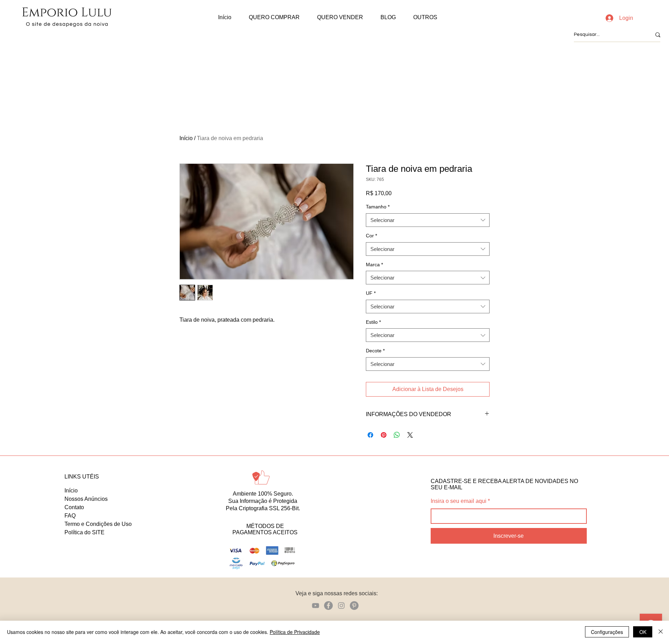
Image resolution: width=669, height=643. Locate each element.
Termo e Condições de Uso (98, 524)
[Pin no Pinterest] (383, 435)
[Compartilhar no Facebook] (370, 435)
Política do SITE (84, 532)
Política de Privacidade (295, 631)
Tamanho (378, 206)
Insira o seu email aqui (458, 501)
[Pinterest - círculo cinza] (354, 605)
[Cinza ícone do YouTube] (315, 605)
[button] (274, 17)
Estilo (373, 322)
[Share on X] (410, 435)
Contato (74, 507)
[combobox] (428, 220)
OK (642, 631)
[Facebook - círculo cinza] (328, 605)
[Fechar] (660, 631)
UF (371, 293)
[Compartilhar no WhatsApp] (397, 435)
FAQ (70, 516)
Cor (371, 235)
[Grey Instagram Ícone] (341, 605)
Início (186, 138)
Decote (375, 350)
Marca (374, 264)
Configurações (607, 631)
